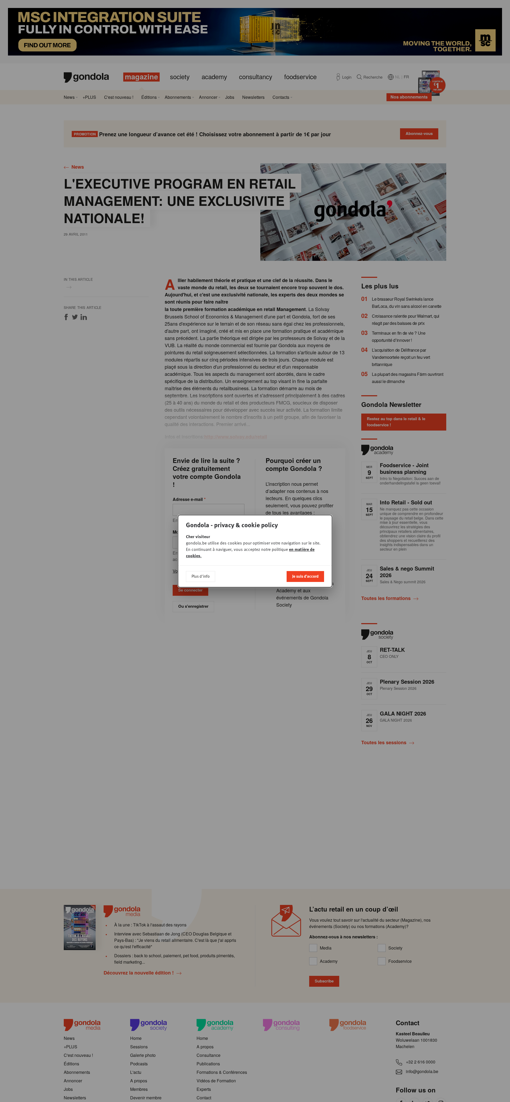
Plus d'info (201, 576)
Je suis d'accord (305, 576)
